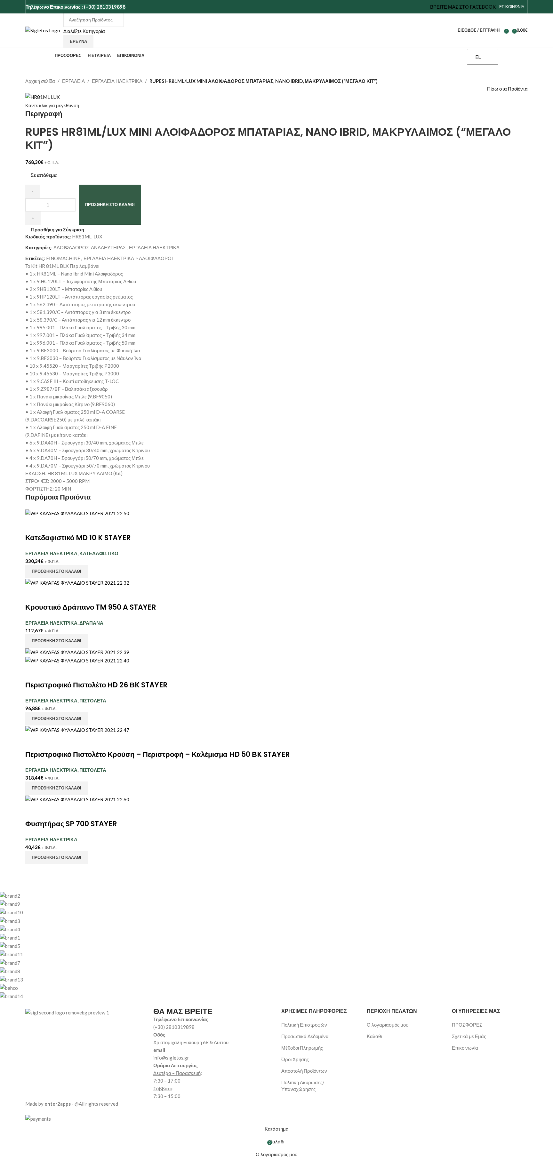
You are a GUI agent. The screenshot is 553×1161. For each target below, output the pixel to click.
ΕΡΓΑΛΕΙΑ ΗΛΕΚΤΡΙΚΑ (117, 81)
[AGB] (251, 945)
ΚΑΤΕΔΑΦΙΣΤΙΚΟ (98, 553)
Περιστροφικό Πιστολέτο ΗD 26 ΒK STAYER (96, 685)
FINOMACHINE (63, 258)
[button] (56, 571)
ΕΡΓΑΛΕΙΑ (73, 81)
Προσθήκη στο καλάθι (110, 204)
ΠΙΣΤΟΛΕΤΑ (92, 700)
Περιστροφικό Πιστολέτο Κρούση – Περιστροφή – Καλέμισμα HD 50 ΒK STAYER (157, 754)
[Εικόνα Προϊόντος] (77, 660)
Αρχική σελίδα (40, 81)
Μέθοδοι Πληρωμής (302, 1048)
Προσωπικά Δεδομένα (305, 1036)
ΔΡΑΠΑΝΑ (91, 623)
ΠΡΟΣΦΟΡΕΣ (467, 1025)
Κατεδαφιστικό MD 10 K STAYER (78, 538)
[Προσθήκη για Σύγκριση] (33, 525)
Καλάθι (374, 1036)
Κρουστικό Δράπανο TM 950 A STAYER (90, 607)
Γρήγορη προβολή (50, 525)
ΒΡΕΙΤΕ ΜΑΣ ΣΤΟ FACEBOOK (463, 7)
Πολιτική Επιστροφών (304, 1025)
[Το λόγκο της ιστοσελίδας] (42, 29)
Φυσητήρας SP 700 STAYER (71, 824)
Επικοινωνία (465, 1048)
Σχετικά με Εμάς (469, 1036)
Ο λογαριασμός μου (387, 1025)
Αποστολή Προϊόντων (304, 1071)
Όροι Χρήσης (295, 1059)
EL (478, 57)
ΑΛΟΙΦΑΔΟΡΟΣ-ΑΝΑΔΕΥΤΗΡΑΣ (89, 247)
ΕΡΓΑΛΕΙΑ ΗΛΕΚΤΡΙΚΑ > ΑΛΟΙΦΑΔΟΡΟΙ (128, 258)
